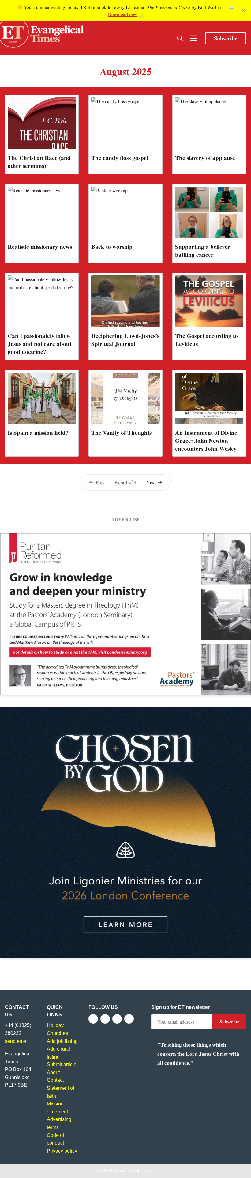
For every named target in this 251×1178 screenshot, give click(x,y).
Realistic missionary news (40, 246)
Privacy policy (62, 1150)
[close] (244, 11)
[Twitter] (105, 1019)
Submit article (62, 1064)
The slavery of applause (205, 157)
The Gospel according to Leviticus (206, 339)
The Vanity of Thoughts (121, 432)
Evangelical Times (134, 1170)
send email (17, 1041)
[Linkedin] (129, 1019)
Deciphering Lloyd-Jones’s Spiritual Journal (125, 339)
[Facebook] (93, 1019)
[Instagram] (117, 1019)
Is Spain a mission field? (38, 432)
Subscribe (225, 38)
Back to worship (112, 246)
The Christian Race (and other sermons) (39, 161)
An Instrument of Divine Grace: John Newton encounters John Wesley (206, 440)
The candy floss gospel (119, 157)
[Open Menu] (193, 38)
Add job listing (62, 1041)
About (53, 1072)
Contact (55, 1080)
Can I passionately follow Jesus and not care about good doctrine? (39, 343)
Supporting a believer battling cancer (202, 250)
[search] (180, 38)
